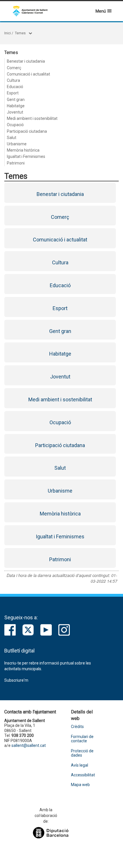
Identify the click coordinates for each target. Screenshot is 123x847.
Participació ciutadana (27, 131)
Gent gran (16, 99)
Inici (7, 33)
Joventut (15, 112)
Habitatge (16, 106)
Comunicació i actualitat (28, 74)
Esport (13, 93)
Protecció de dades (82, 753)
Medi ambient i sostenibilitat (32, 118)
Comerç (14, 68)
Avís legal (79, 765)
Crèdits (77, 727)
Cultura (13, 80)
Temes (20, 33)
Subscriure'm (16, 680)
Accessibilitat (83, 775)
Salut (11, 137)
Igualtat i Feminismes (26, 156)
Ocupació (15, 124)
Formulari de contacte (82, 739)
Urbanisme (17, 144)
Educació (15, 86)
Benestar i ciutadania (26, 61)
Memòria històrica (23, 150)
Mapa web (80, 785)
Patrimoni (16, 163)
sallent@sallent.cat (28, 745)
